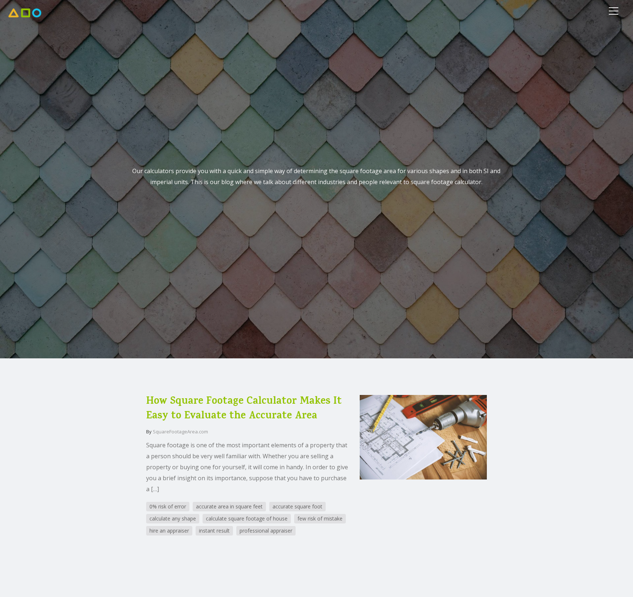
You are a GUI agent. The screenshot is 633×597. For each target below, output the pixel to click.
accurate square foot (297, 506)
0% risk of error (167, 506)
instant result (214, 530)
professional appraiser (266, 530)
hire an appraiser (169, 530)
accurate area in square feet (229, 506)
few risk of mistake (320, 518)
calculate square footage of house (247, 518)
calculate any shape (172, 518)
